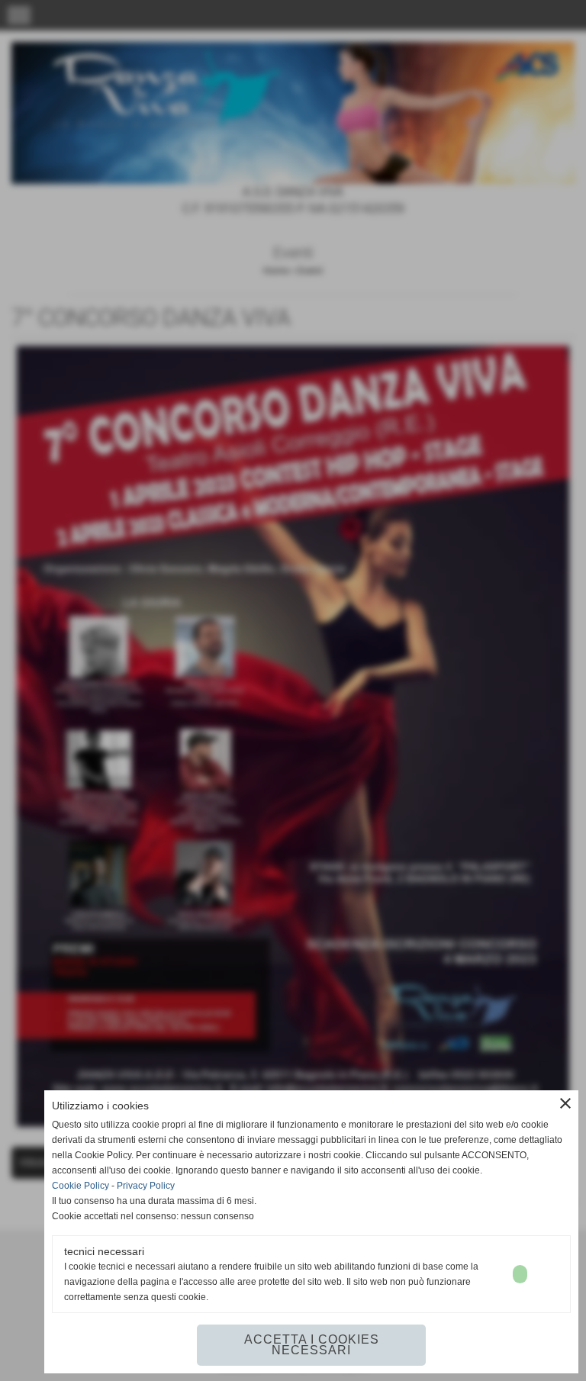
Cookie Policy (80, 1185)
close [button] (565, 1103)
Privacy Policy (146, 1185)
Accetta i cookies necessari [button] (311, 1345)
